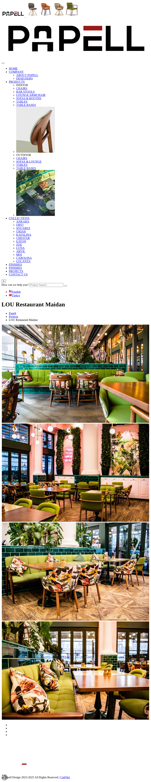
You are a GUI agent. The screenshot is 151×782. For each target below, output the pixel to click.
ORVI (19, 224)
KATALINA (23, 234)
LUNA (20, 248)
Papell (12, 313)
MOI (19, 254)
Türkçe (16, 295)
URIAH (21, 231)
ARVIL (20, 251)
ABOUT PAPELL (27, 75)
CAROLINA (24, 258)
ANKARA (22, 221)
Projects (13, 316)
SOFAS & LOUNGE (29, 161)
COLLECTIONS (19, 218)
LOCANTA (23, 261)
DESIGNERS (24, 78)
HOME (13, 68)
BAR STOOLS (25, 91)
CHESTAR (23, 238)
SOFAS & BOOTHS (28, 98)
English (16, 291)
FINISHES (15, 264)
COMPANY (16, 71)
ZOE (19, 244)
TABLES (21, 101)
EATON (21, 241)
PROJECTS (16, 271)
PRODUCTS (17, 81)
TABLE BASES (26, 104)
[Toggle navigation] (2, 63)
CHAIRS (21, 88)
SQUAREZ (23, 228)
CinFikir (65, 777)
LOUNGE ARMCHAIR (30, 95)
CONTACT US (18, 274)
